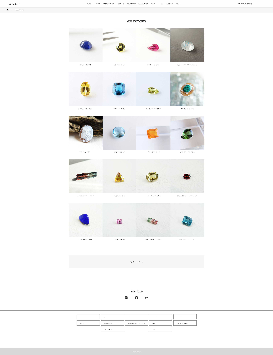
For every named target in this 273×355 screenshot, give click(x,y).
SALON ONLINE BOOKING (136, 323)
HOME (89, 4)
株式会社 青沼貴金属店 (244, 4)
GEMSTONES (108, 323)
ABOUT (97, 4)
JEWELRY (120, 4)
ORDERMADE (143, 4)
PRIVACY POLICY (182, 323)
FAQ (161, 4)
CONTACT (169, 4)
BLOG (178, 4)
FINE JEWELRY (108, 4)
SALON (153, 4)
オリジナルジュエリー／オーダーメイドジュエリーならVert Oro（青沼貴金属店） (14, 4)
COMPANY (155, 317)
